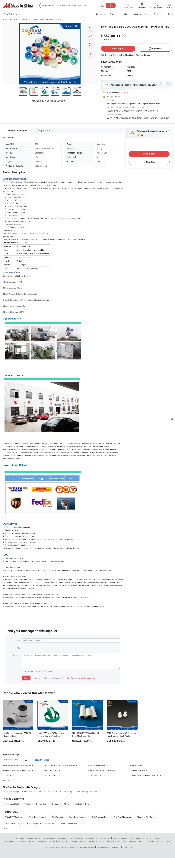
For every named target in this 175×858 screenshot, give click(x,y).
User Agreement (103, 847)
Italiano (74, 841)
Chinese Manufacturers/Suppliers (55, 838)
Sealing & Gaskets (46, 19)
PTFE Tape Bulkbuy (69, 823)
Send (26, 678)
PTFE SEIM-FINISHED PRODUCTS (17, 765)
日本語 (117, 841)
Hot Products (20, 838)
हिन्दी (124, 841)
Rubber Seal (41, 804)
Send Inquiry (118, 48)
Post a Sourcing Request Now (81, 678)
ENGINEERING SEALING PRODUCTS (145, 775)
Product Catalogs (41, 760)
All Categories (12, 14)
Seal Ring (59, 19)
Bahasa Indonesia (163, 841)
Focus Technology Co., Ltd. (70, 847)
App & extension (140, 14)
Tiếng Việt (150, 841)
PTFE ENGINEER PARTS (98, 765)
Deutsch (83, 841)
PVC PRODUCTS (52, 775)
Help (125, 14)
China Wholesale (76, 838)
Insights (157, 838)
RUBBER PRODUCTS (96, 775)
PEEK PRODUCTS (52, 770)
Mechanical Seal (12, 804)
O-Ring (55, 804)
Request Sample (143, 55)
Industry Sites (105, 838)
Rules (170, 14)
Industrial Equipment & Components (23, 19)
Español (32, 841)
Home (5, 19)
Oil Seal (27, 804)
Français (52, 841)
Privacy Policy (128, 847)
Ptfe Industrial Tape (13, 823)
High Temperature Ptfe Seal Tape (41, 823)
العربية (102, 841)
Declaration (116, 847)
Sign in (169, 7)
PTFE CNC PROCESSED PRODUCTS (60, 765)
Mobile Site (147, 838)
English (23, 841)
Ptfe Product (57, 817)
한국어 (109, 841)
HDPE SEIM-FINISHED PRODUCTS (102, 770)
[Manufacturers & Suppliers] (18, 5)
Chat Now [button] (157, 48)
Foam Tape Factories (77, 817)
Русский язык (63, 841)
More (5, 828)
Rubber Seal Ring (82, 804)
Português (42, 841)
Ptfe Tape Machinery (122, 817)
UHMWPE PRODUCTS (139, 770)
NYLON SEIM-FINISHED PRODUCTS (18, 770)
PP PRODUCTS (9, 775)
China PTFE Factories (14, 817)
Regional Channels (120, 838)
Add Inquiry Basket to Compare (50, 100)
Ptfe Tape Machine (100, 817)
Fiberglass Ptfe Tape (145, 817)
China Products (34, 838)
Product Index (135, 838)
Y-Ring (66, 804)
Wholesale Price (91, 838)
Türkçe (140, 841)
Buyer (112, 14)
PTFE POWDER (136, 765)
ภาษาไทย (132, 841)
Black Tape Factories (37, 817)
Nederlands (92, 841)
